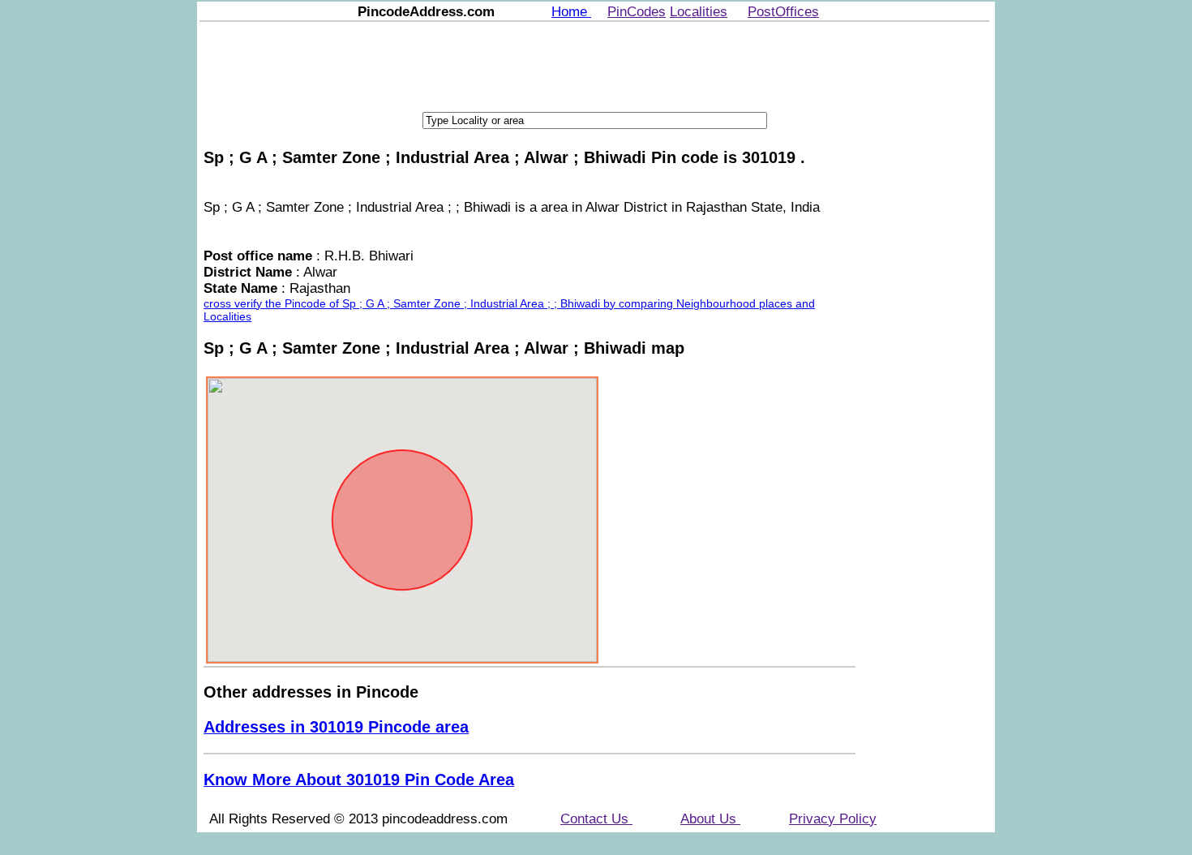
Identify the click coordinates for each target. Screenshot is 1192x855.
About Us (710, 819)
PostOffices (783, 11)
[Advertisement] (594, 64)
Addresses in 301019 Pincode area (336, 727)
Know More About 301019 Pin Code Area (359, 779)
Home (571, 11)
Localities (698, 11)
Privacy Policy (833, 819)
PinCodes (636, 11)
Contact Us (596, 819)
